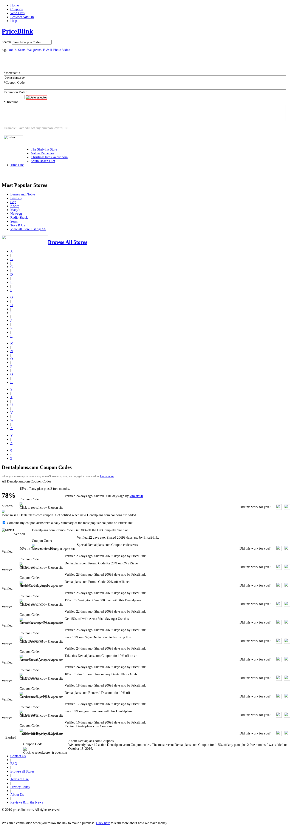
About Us (17, 794)
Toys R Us (17, 225)
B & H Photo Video (56, 50)
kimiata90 (136, 496)
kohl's (12, 50)
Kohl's (14, 206)
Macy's (15, 210)
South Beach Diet (43, 161)
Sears (21, 50)
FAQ (13, 763)
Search (6, 42)
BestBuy (16, 198)
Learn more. (107, 476)
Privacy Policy (20, 787)
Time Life (17, 165)
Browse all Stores (22, 771)
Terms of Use (19, 779)
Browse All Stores (67, 242)
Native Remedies (42, 153)
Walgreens (34, 50)
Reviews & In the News (26, 802)
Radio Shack (19, 217)
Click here (103, 823)
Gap (13, 202)
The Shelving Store (44, 149)
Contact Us (18, 756)
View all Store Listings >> (28, 229)
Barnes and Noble (22, 194)
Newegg (16, 213)
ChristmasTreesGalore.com (49, 157)
